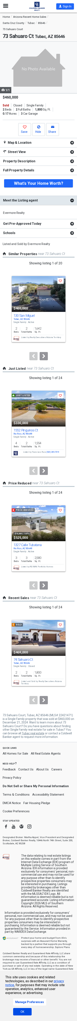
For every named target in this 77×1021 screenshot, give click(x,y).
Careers (56, 769)
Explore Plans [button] (62, 947)
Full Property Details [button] (18, 170)
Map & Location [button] (19, 143)
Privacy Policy (12, 778)
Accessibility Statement (48, 794)
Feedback (9, 769)
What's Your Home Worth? (38, 183)
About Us (42, 769)
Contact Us (25, 769)
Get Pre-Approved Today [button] (22, 224)
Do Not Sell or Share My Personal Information (36, 786)
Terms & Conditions (16, 794)
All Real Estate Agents (46, 753)
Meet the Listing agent (20, 200)
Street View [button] (16, 152)
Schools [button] (9, 233)
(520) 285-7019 (52, 452)
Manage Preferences (29, 1002)
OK (22, 1011)
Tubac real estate (33, 733)
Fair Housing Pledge (36, 803)
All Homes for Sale (15, 753)
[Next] (44, 356)
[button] (65, 6)
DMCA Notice (12, 803)
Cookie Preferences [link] (16, 811)
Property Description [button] (19, 161)
